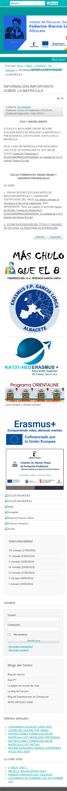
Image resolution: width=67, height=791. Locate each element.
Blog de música (16, 674)
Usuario (12, 615)
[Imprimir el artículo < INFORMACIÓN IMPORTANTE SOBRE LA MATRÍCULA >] (58, 98)
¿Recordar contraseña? (20, 646)
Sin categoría (24, 107)
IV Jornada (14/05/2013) (22, 567)
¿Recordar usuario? (18, 650)
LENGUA (40, 65)
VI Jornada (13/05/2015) (22, 556)
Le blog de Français (18, 691)
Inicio (20, 65)
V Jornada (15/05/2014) (21, 561)
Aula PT (12, 680)
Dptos (29, 65)
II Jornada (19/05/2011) (21, 578)
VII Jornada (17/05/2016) (22, 550)
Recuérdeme (20, 634)
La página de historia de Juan (23, 685)
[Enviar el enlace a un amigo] (61, 98)
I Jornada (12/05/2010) (21, 584)
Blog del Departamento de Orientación (28, 696)
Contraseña (14, 624)
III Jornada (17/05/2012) (21, 572)
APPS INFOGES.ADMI (20, 702)
